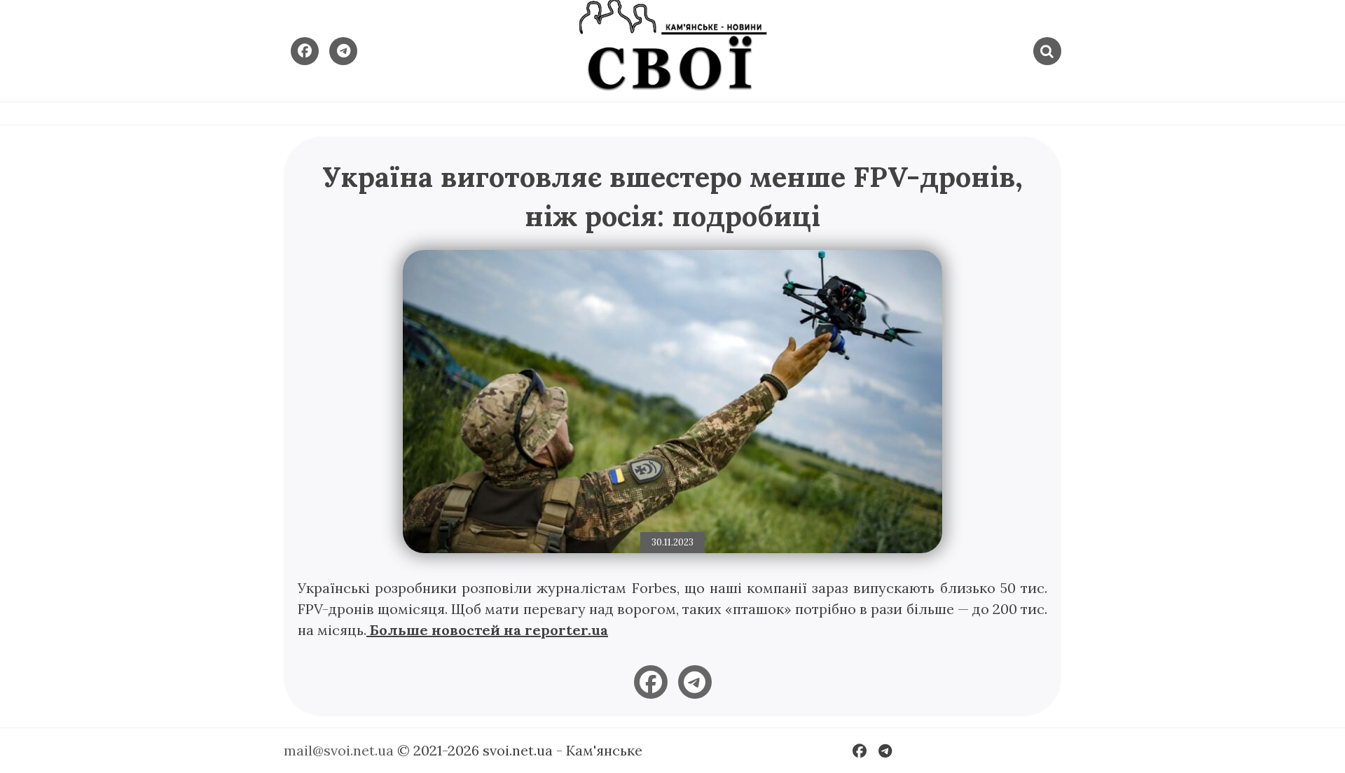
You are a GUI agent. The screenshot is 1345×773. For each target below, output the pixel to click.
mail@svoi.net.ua (339, 750)
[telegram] (695, 682)
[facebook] (651, 682)
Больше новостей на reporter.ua (487, 630)
